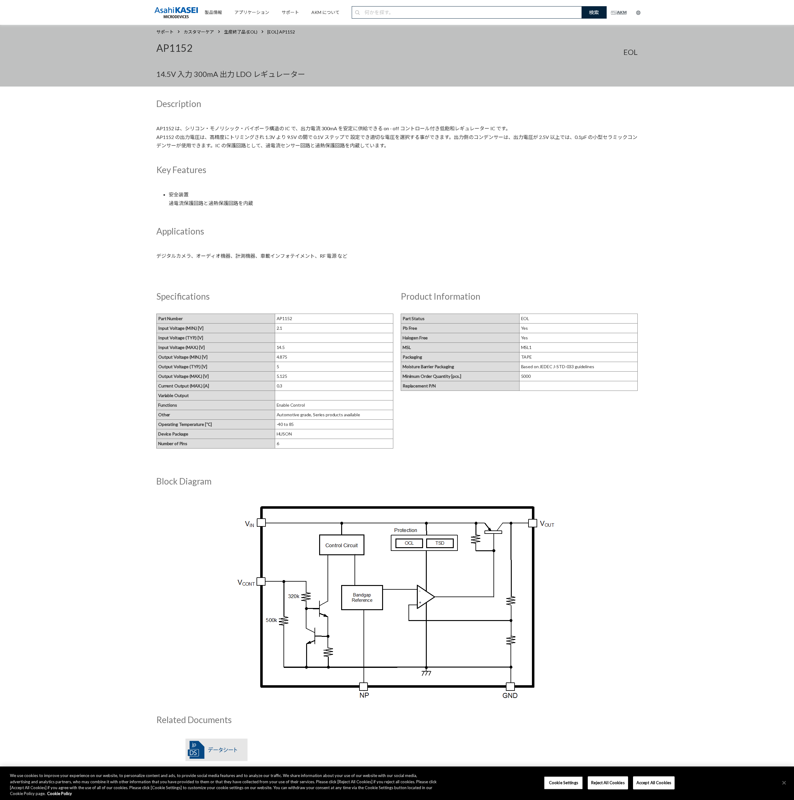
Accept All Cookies (653, 782)
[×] (784, 782)
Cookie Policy (59, 793)
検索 (594, 12)
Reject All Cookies (607, 782)
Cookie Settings (563, 782)
